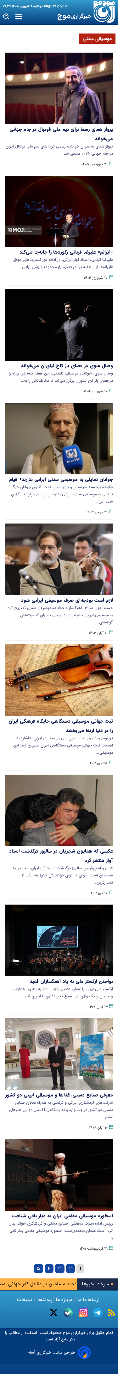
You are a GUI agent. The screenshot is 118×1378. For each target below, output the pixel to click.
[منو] (18, 16)
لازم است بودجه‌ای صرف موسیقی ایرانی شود (67, 600)
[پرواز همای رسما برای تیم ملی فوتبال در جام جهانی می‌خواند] (59, 88)
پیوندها (44, 1299)
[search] (6, 17)
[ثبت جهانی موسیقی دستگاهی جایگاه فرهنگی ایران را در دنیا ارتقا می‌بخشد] (59, 680)
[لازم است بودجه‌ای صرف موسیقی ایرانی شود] (59, 559)
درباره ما (64, 1299)
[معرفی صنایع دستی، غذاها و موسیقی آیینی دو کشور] (59, 1054)
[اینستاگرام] (83, 1312)
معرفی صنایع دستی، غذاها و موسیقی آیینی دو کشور (59, 1095)
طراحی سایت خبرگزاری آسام (51, 1352)
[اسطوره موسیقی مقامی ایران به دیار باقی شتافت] (59, 1175)
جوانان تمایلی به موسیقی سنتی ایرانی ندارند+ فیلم (61, 479)
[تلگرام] (98, 1312)
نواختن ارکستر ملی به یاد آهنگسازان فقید (71, 981)
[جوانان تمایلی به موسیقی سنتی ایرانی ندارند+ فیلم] (59, 438)
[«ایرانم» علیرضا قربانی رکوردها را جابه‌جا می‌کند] (59, 211)
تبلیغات (25, 1299)
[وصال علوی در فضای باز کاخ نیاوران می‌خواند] (59, 325)
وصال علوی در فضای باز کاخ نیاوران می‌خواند (67, 365)
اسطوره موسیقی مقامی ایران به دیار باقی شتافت (62, 1216)
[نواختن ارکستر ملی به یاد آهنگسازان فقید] (59, 940)
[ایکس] (54, 1312)
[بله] (68, 1312)
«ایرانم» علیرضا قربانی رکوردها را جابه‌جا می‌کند (66, 252)
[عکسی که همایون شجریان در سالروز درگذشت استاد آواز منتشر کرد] (59, 810)
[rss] (111, 1313)
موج (65, 1332)
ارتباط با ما (88, 1299)
